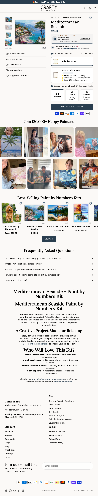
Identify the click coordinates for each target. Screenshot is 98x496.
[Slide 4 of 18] (8, 42)
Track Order (10, 450)
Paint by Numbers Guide (60, 419)
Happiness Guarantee (20, 75)
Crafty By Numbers (86, 490)
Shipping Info (16, 70)
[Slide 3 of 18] (8, 34)
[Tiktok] (18, 490)
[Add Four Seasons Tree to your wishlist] (90, 203)
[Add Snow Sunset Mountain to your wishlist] (67, 203)
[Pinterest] (23, 490)
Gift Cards (54, 411)
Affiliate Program (57, 415)
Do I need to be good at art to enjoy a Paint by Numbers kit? (33, 258)
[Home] (52, 17)
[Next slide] (44, 32)
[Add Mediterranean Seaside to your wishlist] (90, 17)
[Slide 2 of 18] (8, 27)
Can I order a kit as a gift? (17, 280)
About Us (9, 431)
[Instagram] (10, 490)
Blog (7, 446)
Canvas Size (15, 64)
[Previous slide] (16, 32)
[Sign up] (89, 465)
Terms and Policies (49, 491)
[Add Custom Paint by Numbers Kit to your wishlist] (20, 203)
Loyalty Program (57, 422)
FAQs (7, 442)
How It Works (16, 59)
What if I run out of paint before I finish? (23, 263)
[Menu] (3, 8)
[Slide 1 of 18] (8, 19)
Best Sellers (54, 404)
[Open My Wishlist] (90, 8)
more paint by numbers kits (35, 343)
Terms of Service (57, 431)
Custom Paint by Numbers (61, 401)
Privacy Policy (55, 435)
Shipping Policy (56, 442)
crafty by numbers (63, 381)
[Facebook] (6, 490)
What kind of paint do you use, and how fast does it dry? (31, 269)
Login (7, 457)
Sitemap (9, 453)
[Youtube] (14, 490)
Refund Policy (55, 439)
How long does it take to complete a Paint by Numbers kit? (32, 275)
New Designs (55, 408)
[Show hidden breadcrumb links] (58, 17)
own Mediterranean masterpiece (48, 379)
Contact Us (10, 439)
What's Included (17, 53)
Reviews (8, 435)
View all (49, 238)
